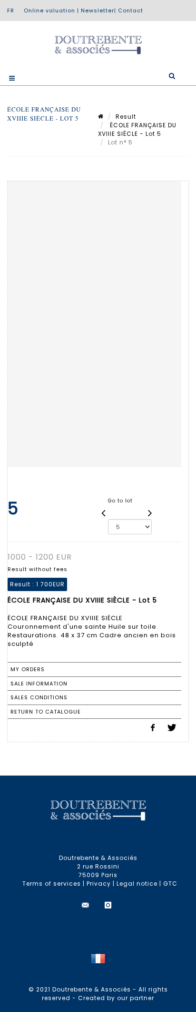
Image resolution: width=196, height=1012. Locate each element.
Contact (130, 10)
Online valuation (49, 10)
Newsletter (97, 10)
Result (126, 116)
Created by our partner (116, 998)
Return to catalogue (45, 712)
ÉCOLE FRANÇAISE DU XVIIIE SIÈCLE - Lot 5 (137, 129)
